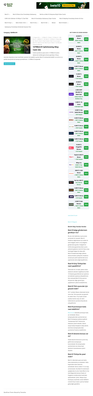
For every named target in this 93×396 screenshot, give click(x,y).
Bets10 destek (46, 41)
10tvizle (49, 37)
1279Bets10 (44, 37)
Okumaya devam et (9, 63)
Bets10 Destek (63, 23)
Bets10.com (71, 313)
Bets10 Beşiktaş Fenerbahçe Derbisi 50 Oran (71, 18)
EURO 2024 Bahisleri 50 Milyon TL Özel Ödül (16, 18)
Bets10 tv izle (41, 42)
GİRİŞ (86, 39)
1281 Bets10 (46, 39)
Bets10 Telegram (72, 222)
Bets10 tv (35, 42)
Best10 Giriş (33, 23)
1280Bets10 (39, 39)
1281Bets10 (52, 39)
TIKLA (86, 49)
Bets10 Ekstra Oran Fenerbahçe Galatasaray (24, 14)
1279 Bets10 (55, 37)
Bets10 (40, 41)
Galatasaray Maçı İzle (37, 44)
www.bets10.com (72, 215)
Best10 (7, 14)
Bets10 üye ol (48, 42)
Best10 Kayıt (8, 23)
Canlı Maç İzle (58, 42)
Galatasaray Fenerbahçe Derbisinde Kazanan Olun (18, 27)
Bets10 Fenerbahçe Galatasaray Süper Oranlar (44, 18)
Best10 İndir (44, 23)
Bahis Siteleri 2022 (21, 23)
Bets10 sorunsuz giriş (55, 41)
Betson (54, 23)
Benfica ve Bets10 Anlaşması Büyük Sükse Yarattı (53, 14)
